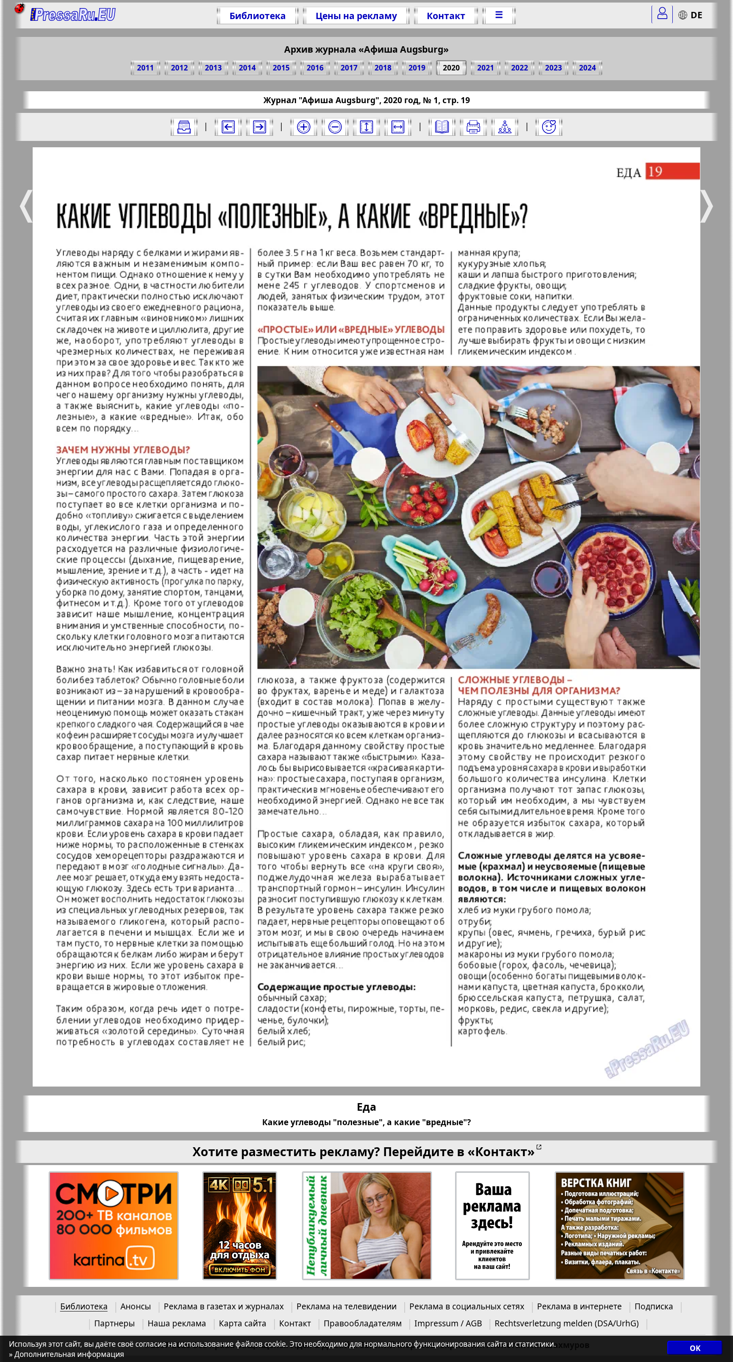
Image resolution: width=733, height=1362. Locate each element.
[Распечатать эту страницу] (473, 127)
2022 (519, 68)
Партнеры (114, 1323)
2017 (349, 68)
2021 (485, 68)
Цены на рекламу (356, 15)
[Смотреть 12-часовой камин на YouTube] (240, 1226)
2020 (451, 68)
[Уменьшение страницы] (335, 127)
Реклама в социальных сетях (466, 1306)
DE (696, 14)
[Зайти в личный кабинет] (662, 14)
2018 (383, 68)
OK (695, 1348)
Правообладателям (363, 1323)
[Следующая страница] (259, 127)
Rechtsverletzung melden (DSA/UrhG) (567, 1323)
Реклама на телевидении (347, 1306)
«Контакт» (501, 1151)
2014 (247, 68)
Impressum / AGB (448, 1323)
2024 (587, 68)
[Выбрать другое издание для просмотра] (184, 127)
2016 (315, 68)
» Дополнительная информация (66, 1354)
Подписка (654, 1306)
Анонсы (135, 1306)
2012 (179, 68)
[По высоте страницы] (366, 127)
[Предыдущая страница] (228, 127)
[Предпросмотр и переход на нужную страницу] (442, 127)
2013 (213, 68)
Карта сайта (242, 1323)
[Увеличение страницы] (303, 127)
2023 (553, 68)
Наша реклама (177, 1323)
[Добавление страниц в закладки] (548, 127)
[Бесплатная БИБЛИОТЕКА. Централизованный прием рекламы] (73, 15)
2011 (145, 68)
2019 (416, 68)
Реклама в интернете (579, 1306)
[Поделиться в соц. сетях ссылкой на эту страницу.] (504, 127)
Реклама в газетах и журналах (224, 1306)
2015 (281, 68)
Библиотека (257, 15)
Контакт (446, 15)
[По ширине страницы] (397, 127)
